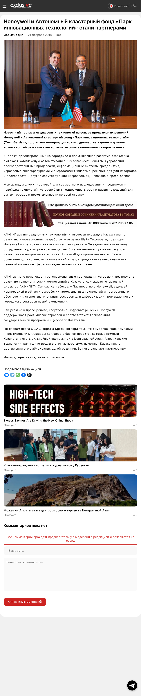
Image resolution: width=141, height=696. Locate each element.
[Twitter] (29, 375)
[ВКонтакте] (6, 375)
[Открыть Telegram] (132, 685)
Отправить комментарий (25, 601)
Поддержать (121, 6)
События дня (13, 35)
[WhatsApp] (18, 375)
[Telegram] (12, 375)
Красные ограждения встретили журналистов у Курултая (46, 465)
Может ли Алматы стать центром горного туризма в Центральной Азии (57, 510)
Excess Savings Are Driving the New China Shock (38, 420)
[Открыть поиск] (135, 6)
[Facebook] (23, 375)
